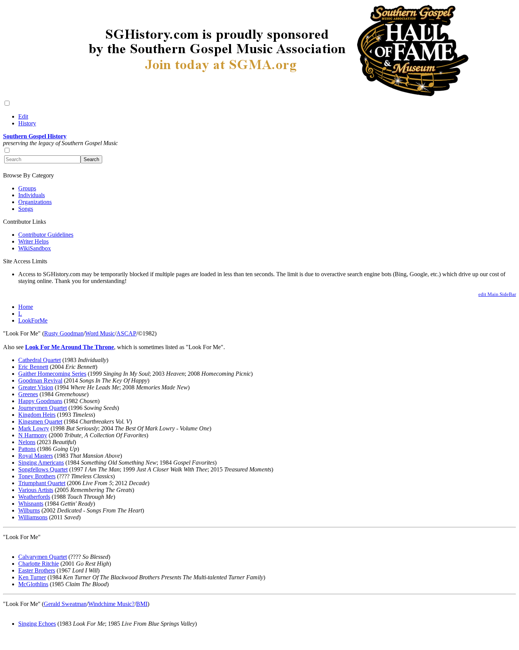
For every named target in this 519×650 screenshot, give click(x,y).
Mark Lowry (33, 428)
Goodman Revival (40, 380)
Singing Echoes (37, 623)
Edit (23, 116)
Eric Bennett (33, 367)
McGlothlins (33, 584)
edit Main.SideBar (497, 294)
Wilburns (29, 510)
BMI (141, 604)
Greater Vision (35, 387)
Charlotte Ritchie (38, 563)
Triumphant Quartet (41, 483)
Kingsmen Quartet (40, 421)
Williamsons (32, 517)
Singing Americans (41, 462)
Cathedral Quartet (39, 360)
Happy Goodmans (40, 401)
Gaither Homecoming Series (52, 373)
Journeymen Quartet (42, 408)
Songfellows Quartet (43, 469)
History (27, 123)
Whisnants (30, 503)
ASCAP (126, 333)
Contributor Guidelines (45, 234)
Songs (25, 209)
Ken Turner (32, 577)
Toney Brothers (36, 476)
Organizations (35, 202)
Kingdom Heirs (36, 414)
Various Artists (35, 490)
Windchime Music (110, 604)
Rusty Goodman (64, 333)
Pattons (27, 449)
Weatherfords (34, 496)
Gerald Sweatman (65, 604)
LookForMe (32, 320)
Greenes (28, 394)
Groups (27, 188)
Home (25, 307)
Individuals (31, 195)
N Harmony (32, 435)
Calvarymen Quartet (42, 557)
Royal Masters (35, 455)
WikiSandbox (34, 248)
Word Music (100, 333)
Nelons (26, 442)
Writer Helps (33, 241)
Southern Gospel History (34, 136)
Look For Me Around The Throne (69, 347)
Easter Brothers (36, 570)
